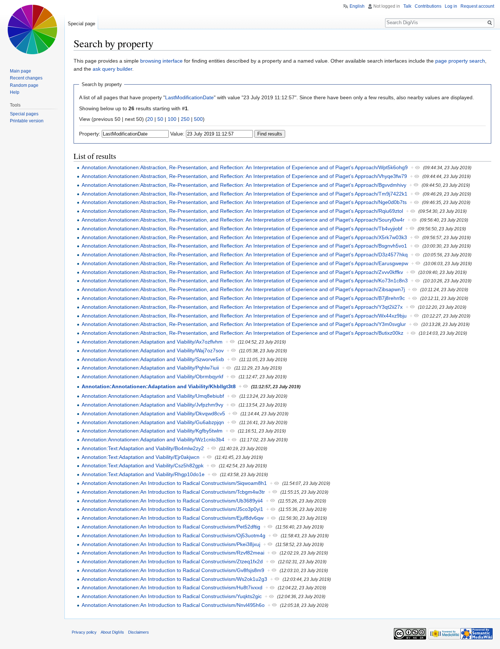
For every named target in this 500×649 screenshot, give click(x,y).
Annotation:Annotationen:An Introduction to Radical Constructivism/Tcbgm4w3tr (173, 492)
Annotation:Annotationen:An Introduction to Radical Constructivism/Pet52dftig (171, 527)
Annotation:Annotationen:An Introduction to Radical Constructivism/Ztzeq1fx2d (172, 561)
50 (160, 119)
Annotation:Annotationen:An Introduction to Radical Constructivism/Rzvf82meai (173, 553)
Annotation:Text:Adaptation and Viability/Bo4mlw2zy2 (143, 448)
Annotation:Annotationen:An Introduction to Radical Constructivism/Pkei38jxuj (171, 544)
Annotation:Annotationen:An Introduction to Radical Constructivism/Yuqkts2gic (172, 596)
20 (150, 119)
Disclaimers (138, 632)
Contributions (428, 6)
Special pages (24, 113)
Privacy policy (84, 632)
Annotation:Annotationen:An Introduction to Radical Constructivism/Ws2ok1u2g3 (174, 579)
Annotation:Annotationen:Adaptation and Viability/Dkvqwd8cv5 (153, 413)
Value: (177, 134)
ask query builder (112, 69)
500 (198, 119)
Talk (407, 6)
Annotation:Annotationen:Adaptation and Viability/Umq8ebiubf (153, 396)
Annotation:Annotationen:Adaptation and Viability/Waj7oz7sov (153, 350)
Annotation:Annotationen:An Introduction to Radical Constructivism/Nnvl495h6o (173, 605)
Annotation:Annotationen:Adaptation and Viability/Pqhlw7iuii (150, 368)
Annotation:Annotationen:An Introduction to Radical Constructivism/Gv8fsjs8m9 (173, 570)
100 (172, 119)
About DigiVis (112, 632)
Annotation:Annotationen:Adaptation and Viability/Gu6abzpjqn (153, 422)
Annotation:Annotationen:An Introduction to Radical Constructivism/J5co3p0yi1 (172, 509)
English (357, 6)
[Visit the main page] (32, 29)
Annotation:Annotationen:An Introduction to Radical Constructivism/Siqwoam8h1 (174, 483)
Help (14, 92)
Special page (81, 23)
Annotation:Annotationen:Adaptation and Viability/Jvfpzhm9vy (152, 405)
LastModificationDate (189, 97)
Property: (89, 134)
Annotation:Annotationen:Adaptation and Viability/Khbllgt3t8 (159, 386)
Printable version (27, 120)
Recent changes (26, 78)
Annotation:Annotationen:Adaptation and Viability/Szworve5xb (153, 359)
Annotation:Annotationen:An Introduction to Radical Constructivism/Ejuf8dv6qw (173, 518)
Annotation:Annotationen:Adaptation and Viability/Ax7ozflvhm (152, 342)
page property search (460, 61)
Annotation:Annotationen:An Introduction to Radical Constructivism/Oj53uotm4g (173, 535)
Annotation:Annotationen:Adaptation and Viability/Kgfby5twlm (152, 431)
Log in (451, 6)
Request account (477, 6)
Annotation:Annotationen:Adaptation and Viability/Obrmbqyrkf (152, 376)
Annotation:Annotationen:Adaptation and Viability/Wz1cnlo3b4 (153, 439)
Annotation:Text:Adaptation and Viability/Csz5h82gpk (143, 465)
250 (185, 119)
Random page (24, 85)
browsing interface (161, 61)
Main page (20, 71)
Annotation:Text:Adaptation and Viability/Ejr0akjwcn (140, 457)
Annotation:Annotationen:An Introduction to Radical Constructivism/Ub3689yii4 (172, 501)
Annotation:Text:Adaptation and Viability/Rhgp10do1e (143, 474)
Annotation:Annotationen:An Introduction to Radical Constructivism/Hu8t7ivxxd (172, 587)
